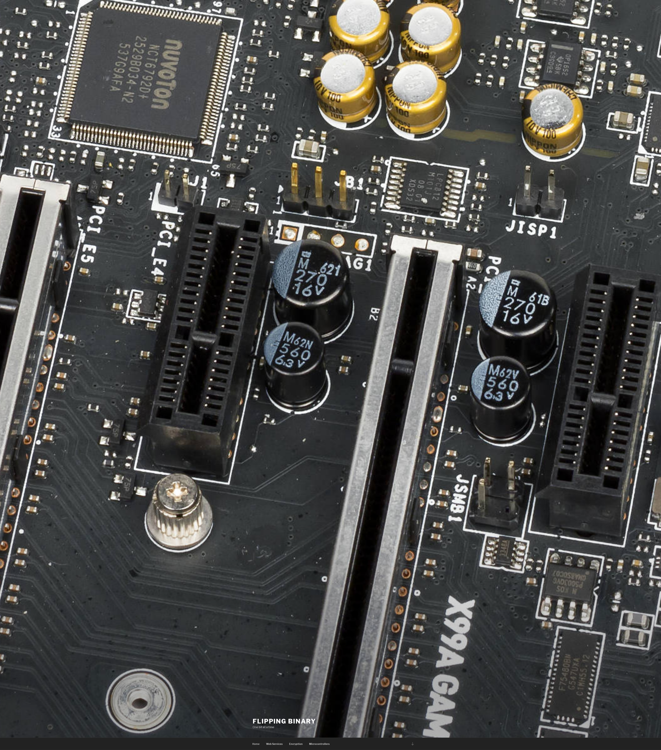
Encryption (296, 743)
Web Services (274, 743)
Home (256, 743)
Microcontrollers (319, 743)
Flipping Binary (284, 721)
